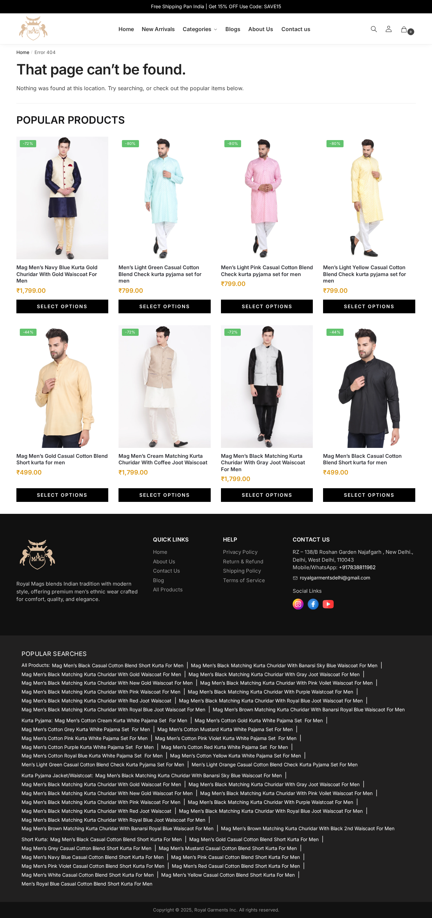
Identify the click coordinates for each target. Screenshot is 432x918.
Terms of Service (244, 580)
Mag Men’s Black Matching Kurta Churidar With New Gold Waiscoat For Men (107, 683)
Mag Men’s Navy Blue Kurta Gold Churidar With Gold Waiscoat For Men (56, 274)
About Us (164, 561)
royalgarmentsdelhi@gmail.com (335, 577)
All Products (168, 589)
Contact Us (166, 570)
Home (22, 52)
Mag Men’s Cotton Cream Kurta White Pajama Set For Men (121, 720)
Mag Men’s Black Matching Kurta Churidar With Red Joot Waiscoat (96, 700)
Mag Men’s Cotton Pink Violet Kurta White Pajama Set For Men (225, 738)
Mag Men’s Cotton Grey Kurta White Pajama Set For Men (86, 729)
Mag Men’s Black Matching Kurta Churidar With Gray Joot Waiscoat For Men (263, 462)
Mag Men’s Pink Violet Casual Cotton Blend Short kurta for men (93, 866)
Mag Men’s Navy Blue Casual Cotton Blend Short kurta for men (93, 857)
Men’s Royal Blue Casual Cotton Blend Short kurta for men (87, 884)
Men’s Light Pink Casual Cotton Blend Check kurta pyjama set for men (267, 270)
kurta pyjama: (37, 720)
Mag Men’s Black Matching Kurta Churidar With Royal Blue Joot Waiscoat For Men (271, 700)
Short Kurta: (35, 839)
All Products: (36, 665)
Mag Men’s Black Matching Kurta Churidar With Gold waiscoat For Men (101, 674)
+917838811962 (357, 567)
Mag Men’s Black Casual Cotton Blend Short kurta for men (362, 459)
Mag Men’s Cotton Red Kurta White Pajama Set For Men (224, 747)
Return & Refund (243, 561)
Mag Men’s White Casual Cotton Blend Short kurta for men (88, 875)
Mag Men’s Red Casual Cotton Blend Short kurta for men (236, 866)
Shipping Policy (242, 570)
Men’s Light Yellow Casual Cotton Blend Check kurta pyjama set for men (364, 274)
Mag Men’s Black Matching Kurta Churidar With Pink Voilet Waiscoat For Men (286, 683)
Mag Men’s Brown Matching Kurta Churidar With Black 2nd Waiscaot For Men (307, 828)
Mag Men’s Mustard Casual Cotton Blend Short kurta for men (228, 848)
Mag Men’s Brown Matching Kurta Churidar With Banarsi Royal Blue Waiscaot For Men (309, 709)
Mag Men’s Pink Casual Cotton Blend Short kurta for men (235, 857)
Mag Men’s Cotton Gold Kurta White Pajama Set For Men (259, 720)
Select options (62, 306)
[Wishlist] (98, 147)
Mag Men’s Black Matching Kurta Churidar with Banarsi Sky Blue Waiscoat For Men (284, 665)
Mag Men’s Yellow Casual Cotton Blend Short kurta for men (228, 875)
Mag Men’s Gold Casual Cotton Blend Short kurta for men (62, 459)
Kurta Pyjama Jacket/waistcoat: (57, 775)
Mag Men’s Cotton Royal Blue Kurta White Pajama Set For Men (92, 755)
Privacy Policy (240, 552)
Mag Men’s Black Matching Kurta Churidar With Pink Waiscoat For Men (101, 692)
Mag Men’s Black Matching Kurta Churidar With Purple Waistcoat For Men (270, 692)
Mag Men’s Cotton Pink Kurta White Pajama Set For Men (85, 738)
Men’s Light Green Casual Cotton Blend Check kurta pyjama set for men (160, 274)
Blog (158, 580)
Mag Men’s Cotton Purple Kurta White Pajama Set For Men (88, 747)
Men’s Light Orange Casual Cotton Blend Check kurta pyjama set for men (275, 764)
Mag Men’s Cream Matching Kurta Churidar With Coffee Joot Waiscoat (163, 459)
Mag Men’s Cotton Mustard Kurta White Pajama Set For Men (225, 729)
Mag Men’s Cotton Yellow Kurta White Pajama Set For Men (235, 755)
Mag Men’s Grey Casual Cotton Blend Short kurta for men (86, 848)
